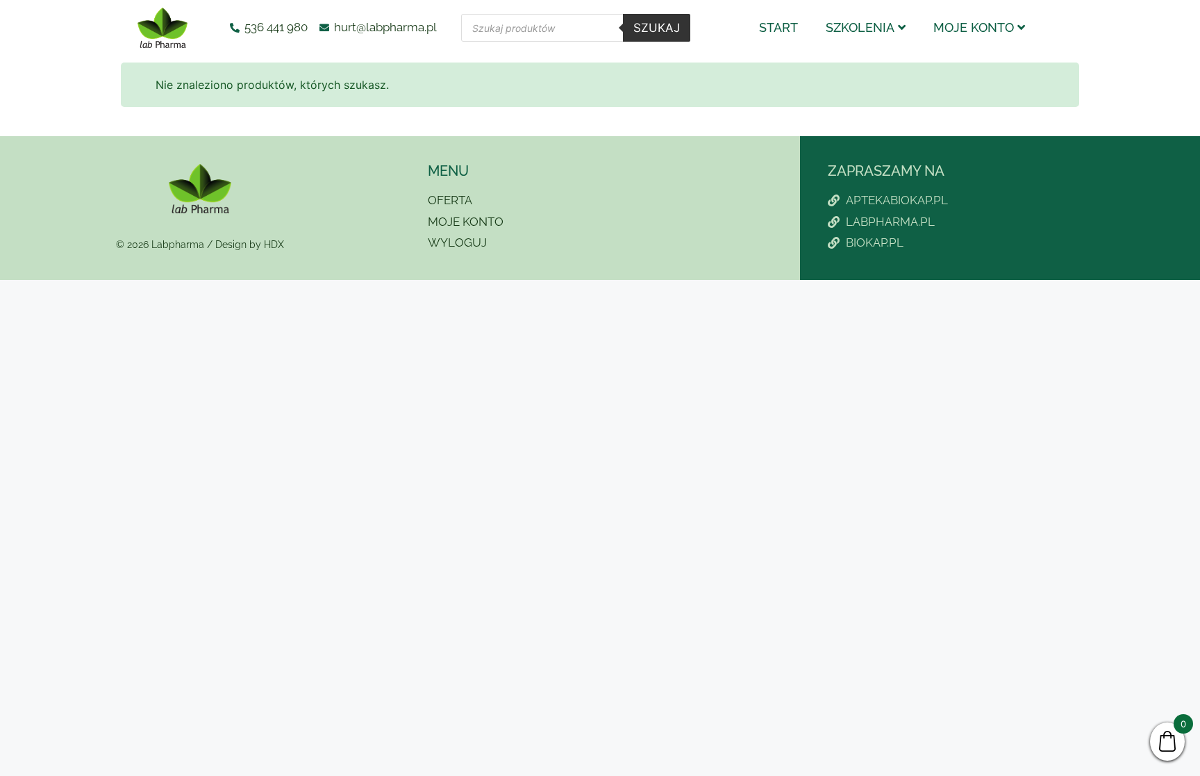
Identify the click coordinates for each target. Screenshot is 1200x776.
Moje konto (973, 27)
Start (778, 27)
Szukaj (656, 28)
